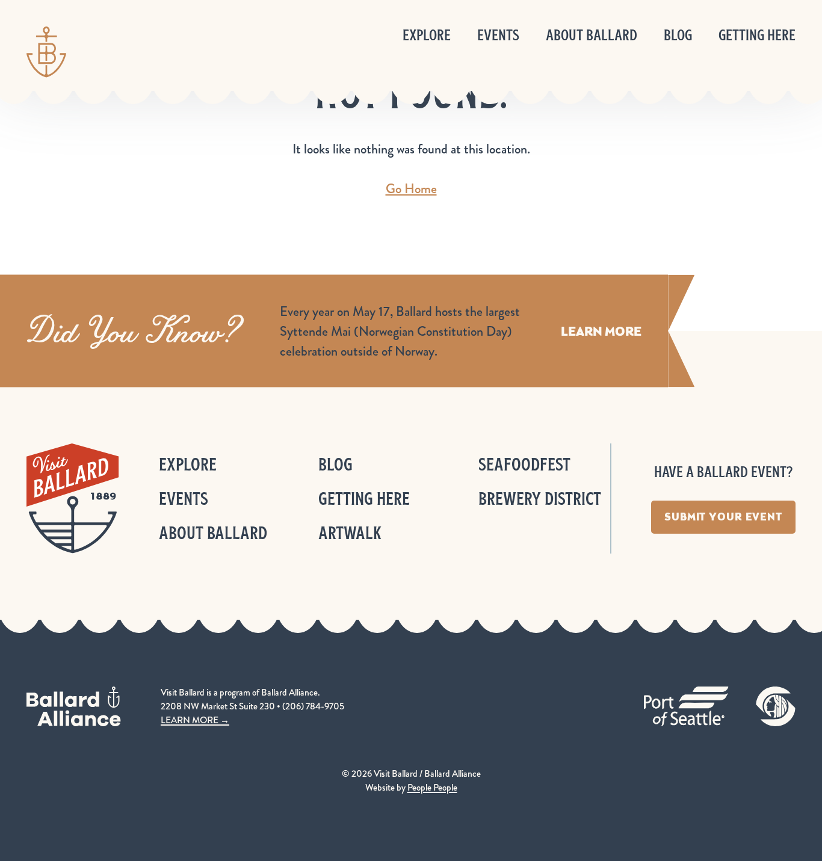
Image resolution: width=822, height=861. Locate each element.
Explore (427, 35)
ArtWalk (350, 532)
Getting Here (757, 35)
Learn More (601, 331)
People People (432, 787)
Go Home (411, 188)
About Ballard (591, 35)
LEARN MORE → (195, 720)
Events (498, 35)
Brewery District (539, 498)
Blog (678, 35)
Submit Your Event (723, 516)
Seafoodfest (524, 464)
